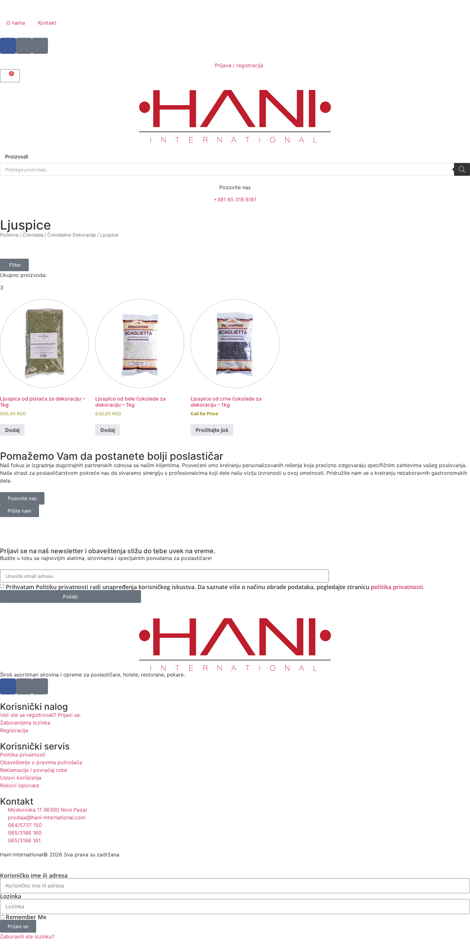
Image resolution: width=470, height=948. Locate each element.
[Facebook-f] (8, 46)
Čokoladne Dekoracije (71, 235)
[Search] (462, 169)
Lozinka (10, 896)
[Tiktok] (40, 46)
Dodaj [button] (12, 430)
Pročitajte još (212, 430)
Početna (9, 235)
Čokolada (32, 235)
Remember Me (25, 917)
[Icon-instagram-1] (24, 46)
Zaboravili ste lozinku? (27, 936)
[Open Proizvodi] (32, 156)
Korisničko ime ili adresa (33, 875)
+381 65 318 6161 (235, 199)
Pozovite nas (235, 187)
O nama (15, 23)
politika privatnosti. (398, 587)
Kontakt (47, 23)
